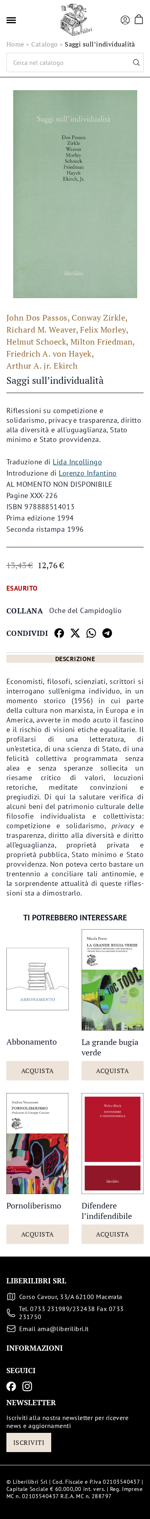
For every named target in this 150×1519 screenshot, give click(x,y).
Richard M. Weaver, (42, 329)
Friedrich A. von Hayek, (50, 353)
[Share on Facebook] (59, 633)
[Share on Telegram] (107, 633)
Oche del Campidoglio (85, 610)
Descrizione (75, 659)
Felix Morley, (104, 329)
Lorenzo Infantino (88, 473)
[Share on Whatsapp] (91, 633)
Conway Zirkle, (100, 317)
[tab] (75, 658)
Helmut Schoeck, (37, 341)
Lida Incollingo (77, 461)
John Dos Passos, (38, 317)
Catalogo (44, 44)
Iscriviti (28, 1442)
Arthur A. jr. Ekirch (42, 365)
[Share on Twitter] (75, 633)
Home (15, 44)
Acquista (37, 1070)
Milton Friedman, (102, 341)
